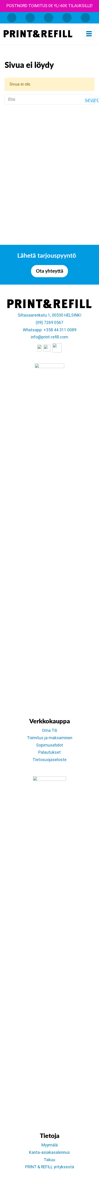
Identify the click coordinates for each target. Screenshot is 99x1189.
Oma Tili (49, 730)
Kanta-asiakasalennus (49, 1152)
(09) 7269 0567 (49, 322)
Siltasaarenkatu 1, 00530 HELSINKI (49, 315)
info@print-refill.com (49, 337)
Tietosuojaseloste (49, 759)
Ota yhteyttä (49, 271)
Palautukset (49, 752)
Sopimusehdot (49, 745)
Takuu (49, 1159)
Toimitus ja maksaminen (49, 738)
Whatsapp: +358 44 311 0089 (49, 330)
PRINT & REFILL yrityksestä (49, 1167)
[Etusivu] (38, 34)
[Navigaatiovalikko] (89, 33)
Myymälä (49, 1145)
